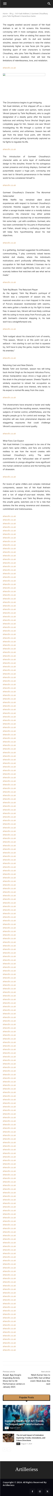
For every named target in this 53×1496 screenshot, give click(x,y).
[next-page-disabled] (9, 1449)
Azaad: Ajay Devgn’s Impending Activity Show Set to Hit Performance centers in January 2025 (14, 1381)
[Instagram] (40, 1491)
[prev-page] (4, 1449)
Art (7, 1428)
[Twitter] (47, 1491)
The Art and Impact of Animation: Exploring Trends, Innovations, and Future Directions (30, 1437)
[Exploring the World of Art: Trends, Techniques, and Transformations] (26, 1418)
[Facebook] (32, 1491)
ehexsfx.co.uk (9, 67)
